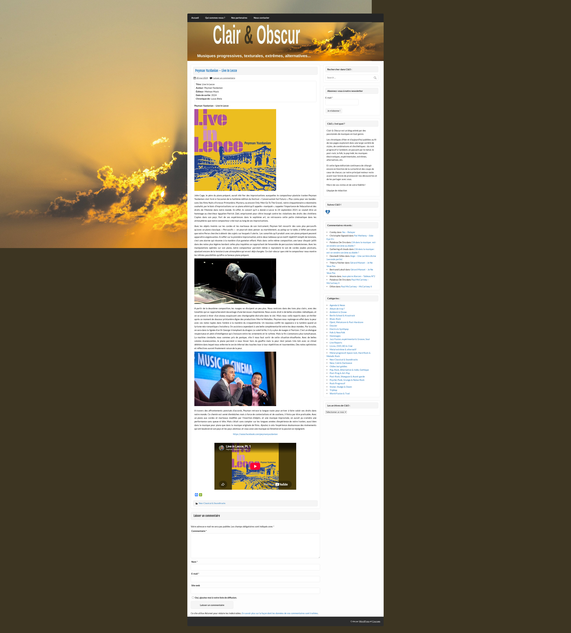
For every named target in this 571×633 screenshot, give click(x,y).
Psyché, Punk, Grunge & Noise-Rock (347, 380)
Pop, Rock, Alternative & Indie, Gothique (349, 369)
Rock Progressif (337, 383)
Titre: (198, 84)
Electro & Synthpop (339, 329)
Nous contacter (261, 17)
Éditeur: (200, 91)
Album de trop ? (337, 308)
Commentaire (199, 531)
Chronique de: (203, 98)
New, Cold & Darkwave (341, 363)
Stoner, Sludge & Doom (341, 386)
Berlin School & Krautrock (342, 315)
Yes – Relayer (348, 232)
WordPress (364, 621)
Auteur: (200, 87)
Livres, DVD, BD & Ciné (341, 346)
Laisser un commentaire (224, 78)
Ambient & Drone (338, 312)
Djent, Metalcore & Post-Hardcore (346, 322)
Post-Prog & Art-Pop (340, 373)
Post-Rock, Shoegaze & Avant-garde (347, 376)
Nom (194, 562)
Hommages (335, 336)
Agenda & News (337, 305)
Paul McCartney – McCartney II (356, 286)
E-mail (195, 574)
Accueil (195, 17)
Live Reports (336, 342)
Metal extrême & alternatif (343, 349)
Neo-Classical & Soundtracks (212, 503)
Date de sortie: (203, 95)
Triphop (333, 390)
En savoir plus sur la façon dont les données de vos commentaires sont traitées (280, 613)
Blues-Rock (335, 319)
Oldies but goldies (338, 366)
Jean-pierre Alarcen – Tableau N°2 (358, 276)
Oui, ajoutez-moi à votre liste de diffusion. (215, 597)
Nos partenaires (239, 17)
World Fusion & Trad (340, 393)
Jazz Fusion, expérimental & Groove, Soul (350, 339)
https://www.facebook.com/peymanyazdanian (255, 434)
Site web (195, 585)
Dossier (333, 325)
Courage (376, 621)
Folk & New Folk (337, 332)
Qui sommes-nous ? (215, 17)
